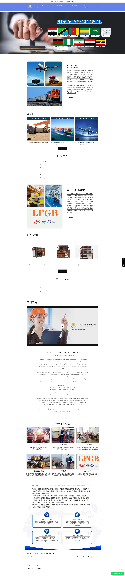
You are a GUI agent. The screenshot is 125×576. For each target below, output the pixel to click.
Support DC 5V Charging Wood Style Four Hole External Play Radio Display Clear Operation (86, 263)
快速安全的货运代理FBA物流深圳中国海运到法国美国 (37, 142)
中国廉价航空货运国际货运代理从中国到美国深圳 (84, 142)
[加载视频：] (62, 326)
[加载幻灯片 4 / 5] (63, 57)
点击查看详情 (62, 48)
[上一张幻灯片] (53, 57)
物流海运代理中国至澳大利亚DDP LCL (58, 142)
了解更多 (71, 97)
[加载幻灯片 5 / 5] (65, 57)
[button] (41, 5)
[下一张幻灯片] (68, 57)
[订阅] (48, 556)
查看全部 (62, 148)
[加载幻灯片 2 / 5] (59, 57)
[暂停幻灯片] (71, 57)
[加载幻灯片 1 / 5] (57, 57)
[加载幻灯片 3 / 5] (61, 57)
